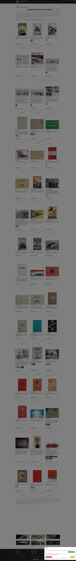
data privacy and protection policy (63, 553)
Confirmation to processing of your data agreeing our (57, 553)
